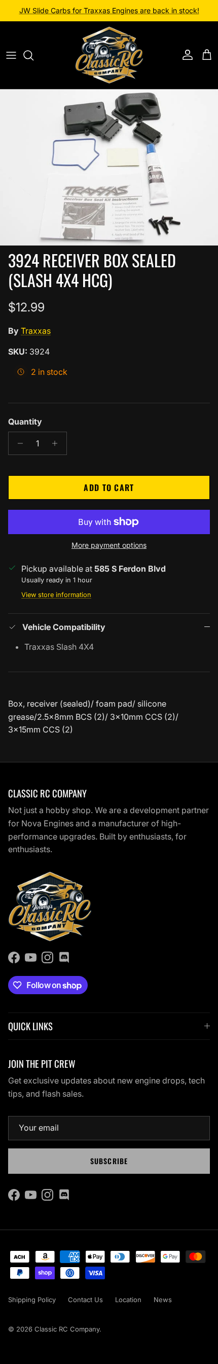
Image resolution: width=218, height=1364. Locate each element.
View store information (56, 595)
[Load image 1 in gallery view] (109, 167)
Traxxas (36, 331)
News (163, 1300)
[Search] (33, 55)
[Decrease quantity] (17, 443)
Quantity (25, 421)
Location (128, 1300)
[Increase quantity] (57, 443)
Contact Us (85, 1300)
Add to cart (109, 487)
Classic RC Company (66, 1329)
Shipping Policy (32, 1300)
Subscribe (109, 1161)
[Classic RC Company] (109, 55)
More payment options (109, 545)
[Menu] (11, 55)
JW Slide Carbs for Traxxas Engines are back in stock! (109, 10)
